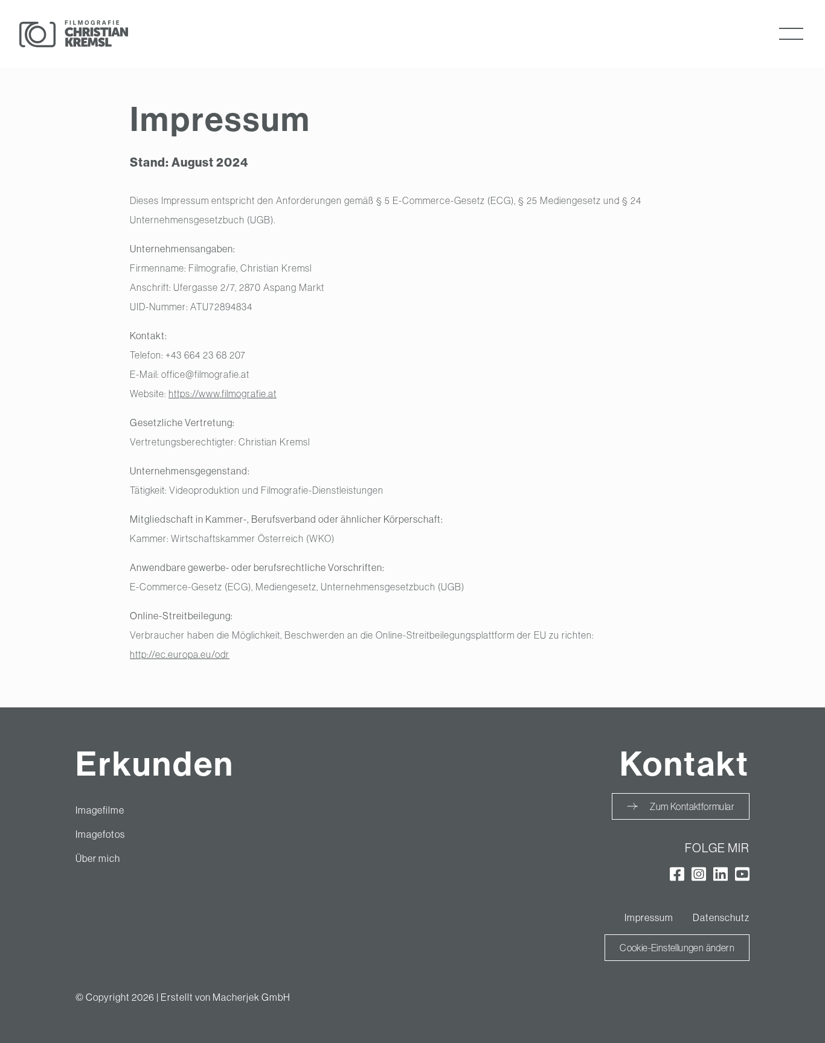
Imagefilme (99, 810)
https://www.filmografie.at (223, 394)
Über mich (97, 858)
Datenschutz (721, 917)
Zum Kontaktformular (692, 806)
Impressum (648, 917)
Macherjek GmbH (252, 997)
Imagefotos (100, 834)
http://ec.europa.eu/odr (180, 654)
